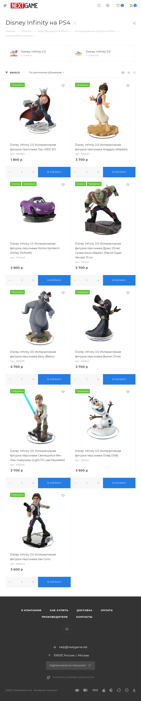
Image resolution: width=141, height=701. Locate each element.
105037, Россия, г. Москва (71, 655)
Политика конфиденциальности (73, 677)
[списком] (128, 72)
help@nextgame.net (73, 647)
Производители (55, 616)
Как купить (59, 610)
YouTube (67, 629)
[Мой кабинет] (107, 6)
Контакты (84, 616)
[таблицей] (134, 72)
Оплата (107, 610)
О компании (31, 610)
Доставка (84, 610)
